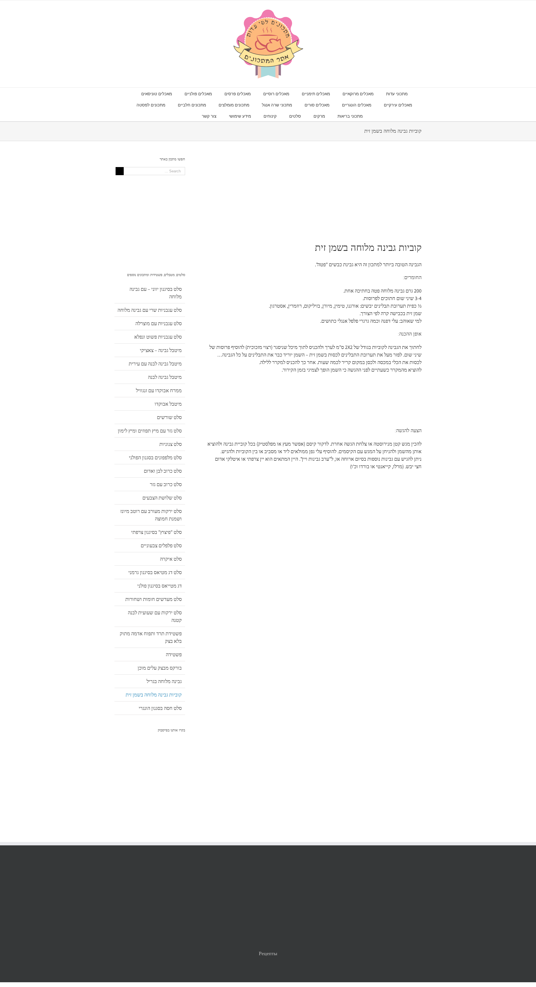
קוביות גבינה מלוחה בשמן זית (154, 694)
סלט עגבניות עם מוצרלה (158, 323)
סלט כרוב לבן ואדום (163, 471)
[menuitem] (391, 93)
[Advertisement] (314, 195)
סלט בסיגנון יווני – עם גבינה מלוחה (156, 293)
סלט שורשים (169, 417)
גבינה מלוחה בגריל (164, 681)
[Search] (187, 115)
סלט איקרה (171, 559)
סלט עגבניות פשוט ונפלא (158, 337)
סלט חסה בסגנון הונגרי (160, 708)
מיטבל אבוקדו (168, 404)
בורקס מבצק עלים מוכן (160, 668)
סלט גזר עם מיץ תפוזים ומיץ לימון (150, 430)
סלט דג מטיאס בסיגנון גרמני (155, 572)
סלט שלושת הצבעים (162, 497)
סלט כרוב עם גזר (166, 484)
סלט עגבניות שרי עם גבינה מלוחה (150, 310)
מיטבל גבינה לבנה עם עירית (155, 363)
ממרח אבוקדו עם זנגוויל (159, 390)
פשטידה (174, 654)
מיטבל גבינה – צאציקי (161, 350)
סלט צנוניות (170, 444)
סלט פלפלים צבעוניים (161, 545)
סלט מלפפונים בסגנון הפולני (155, 457)
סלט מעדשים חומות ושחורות (153, 599)
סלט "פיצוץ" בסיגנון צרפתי (156, 532)
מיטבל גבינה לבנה (165, 377)
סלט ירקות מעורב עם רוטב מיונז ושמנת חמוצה (151, 515)
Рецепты (268, 953)
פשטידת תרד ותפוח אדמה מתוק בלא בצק (151, 637)
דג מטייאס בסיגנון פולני (159, 585)
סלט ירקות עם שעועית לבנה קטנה (155, 616)
